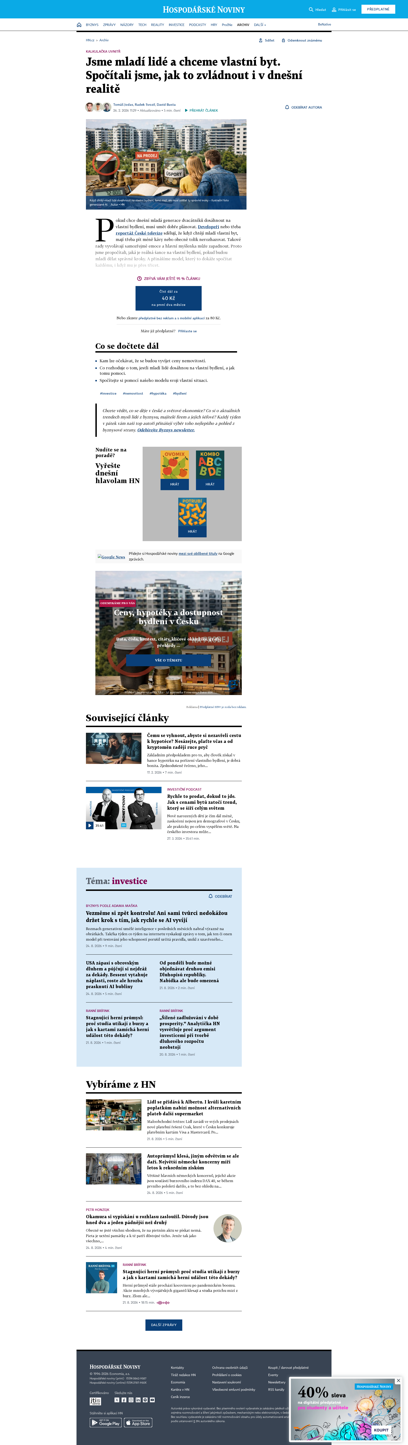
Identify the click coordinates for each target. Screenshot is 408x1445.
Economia (178, 1382)
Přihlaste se (187, 331)
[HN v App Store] (138, 1422)
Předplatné (378, 9)
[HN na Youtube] (152, 1400)
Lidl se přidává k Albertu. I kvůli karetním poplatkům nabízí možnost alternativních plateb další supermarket (194, 1108)
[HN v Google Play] (106, 1422)
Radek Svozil (145, 104)
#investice (108, 393)
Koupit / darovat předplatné (288, 1367)
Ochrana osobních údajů (230, 1367)
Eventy (273, 1375)
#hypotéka (158, 393)
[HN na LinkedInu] (138, 1400)
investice (129, 881)
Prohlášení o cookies (227, 1375)
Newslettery (276, 1382)
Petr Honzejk (97, 1210)
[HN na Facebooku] (124, 1400)
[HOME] (79, 25)
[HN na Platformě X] (117, 1400)
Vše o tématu (168, 660)
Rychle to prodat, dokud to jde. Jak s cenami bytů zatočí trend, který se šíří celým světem (202, 802)
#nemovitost (133, 393)
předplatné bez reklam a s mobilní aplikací (172, 318)
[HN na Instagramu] (131, 1400)
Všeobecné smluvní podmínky (233, 1389)
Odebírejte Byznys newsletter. (166, 429)
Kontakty (177, 1367)
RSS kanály (276, 1389)
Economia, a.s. (120, 1374)
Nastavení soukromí (226, 1382)
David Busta (166, 104)
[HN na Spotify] (145, 1400)
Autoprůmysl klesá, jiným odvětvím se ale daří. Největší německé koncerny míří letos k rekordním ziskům (193, 1162)
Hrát (174, 484)
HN (122, 204)
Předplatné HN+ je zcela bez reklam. (223, 707)
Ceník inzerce (180, 1397)
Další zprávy (163, 1325)
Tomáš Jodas (123, 104)
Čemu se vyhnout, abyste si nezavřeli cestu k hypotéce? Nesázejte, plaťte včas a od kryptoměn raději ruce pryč (194, 742)
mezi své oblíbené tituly (198, 553)
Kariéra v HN (180, 1389)
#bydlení (180, 393)
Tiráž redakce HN (183, 1375)
